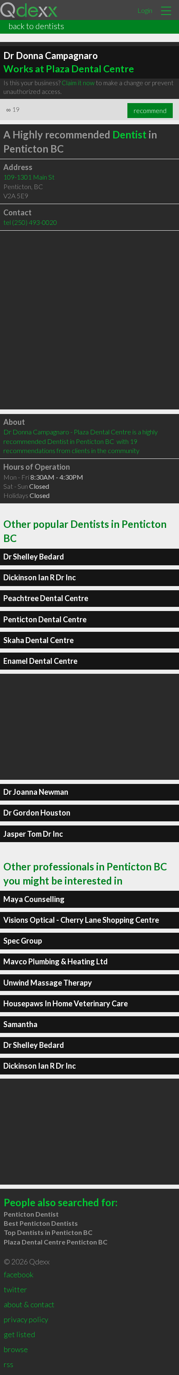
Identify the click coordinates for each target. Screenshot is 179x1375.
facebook (18, 1274)
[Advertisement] (89, 320)
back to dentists (36, 26)
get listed (19, 1334)
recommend (150, 110)
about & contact (29, 1304)
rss (8, 1364)
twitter (15, 1289)
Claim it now (78, 82)
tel (30, 222)
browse (16, 1349)
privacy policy (26, 1319)
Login (144, 10)
